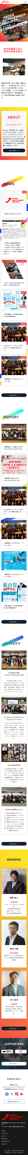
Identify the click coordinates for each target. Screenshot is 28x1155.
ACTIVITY (4, 1136)
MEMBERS (4, 1138)
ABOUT (3, 1131)
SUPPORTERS (5, 1141)
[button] (1, 66)
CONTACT (4, 1144)
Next (25, 1051)
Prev (3, 1051)
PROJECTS (4, 1133)
